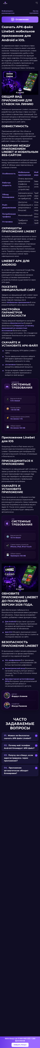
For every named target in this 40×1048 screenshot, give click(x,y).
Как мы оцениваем (33, 12)
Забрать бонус (20, 1045)
